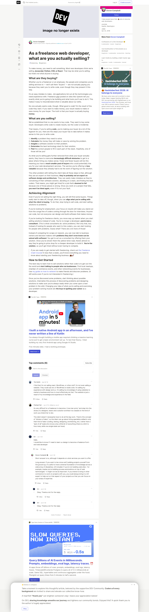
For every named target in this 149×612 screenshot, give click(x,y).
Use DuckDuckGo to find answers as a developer (115, 51)
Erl (34, 437)
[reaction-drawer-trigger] (19, 45)
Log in (115, 2)
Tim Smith (37, 382)
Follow (116, 15)
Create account (125, 2)
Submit (36, 375)
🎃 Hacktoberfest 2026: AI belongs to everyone (115, 91)
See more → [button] (34, 580)
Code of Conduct (56, 515)
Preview (45, 375)
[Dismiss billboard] (134, 584)
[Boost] (19, 64)
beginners (42, 63)
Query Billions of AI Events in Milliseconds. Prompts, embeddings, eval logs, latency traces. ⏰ (61, 562)
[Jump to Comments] (19, 52)
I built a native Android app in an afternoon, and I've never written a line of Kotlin (61, 332)
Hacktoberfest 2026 (108, 102)
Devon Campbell (38, 42)
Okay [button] (25, 609)
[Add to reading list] (19, 58)
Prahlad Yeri (38, 405)
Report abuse (67, 515)
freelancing (33, 63)
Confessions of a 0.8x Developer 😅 (113, 43)
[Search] (24, 2)
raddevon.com (60, 43)
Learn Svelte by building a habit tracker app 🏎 (115, 60)
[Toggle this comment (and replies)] (30, 385)
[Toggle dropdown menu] (92, 297)
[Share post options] (19, 69)
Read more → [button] (34, 351)
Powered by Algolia (73, 2)
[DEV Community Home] (18, 2)
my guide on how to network (44, 271)
